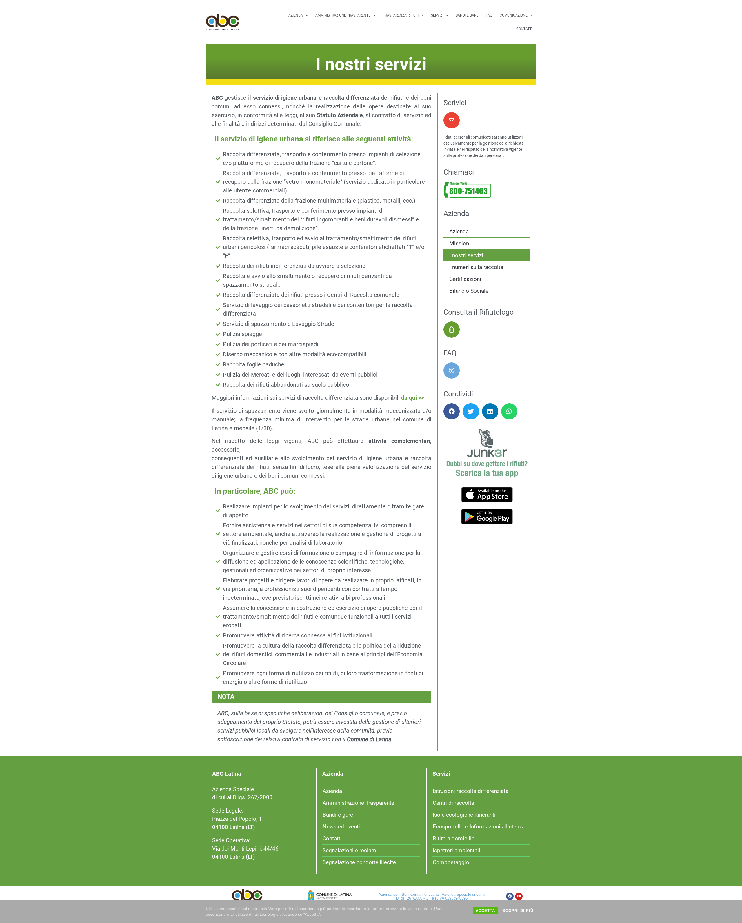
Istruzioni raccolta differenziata (470, 791)
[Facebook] (510, 896)
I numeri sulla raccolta (476, 267)
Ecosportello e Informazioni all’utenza (479, 826)
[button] (451, 411)
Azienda (295, 15)
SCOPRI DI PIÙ (518, 911)
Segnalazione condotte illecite (359, 862)
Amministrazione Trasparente (342, 15)
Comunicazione (514, 15)
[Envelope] (451, 120)
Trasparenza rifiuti (401, 15)
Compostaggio (451, 862)
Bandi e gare (467, 15)
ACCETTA (485, 911)
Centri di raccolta (453, 803)
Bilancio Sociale (468, 291)
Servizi (437, 15)
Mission (459, 243)
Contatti (524, 29)
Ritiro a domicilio (454, 838)
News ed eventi (341, 826)
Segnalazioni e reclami (350, 850)
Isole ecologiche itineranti (464, 814)
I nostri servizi (466, 255)
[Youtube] (519, 896)
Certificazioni (465, 279)
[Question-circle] (451, 370)
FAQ (489, 15)
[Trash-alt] (451, 329)
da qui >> (412, 397)
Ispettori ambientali (456, 850)
